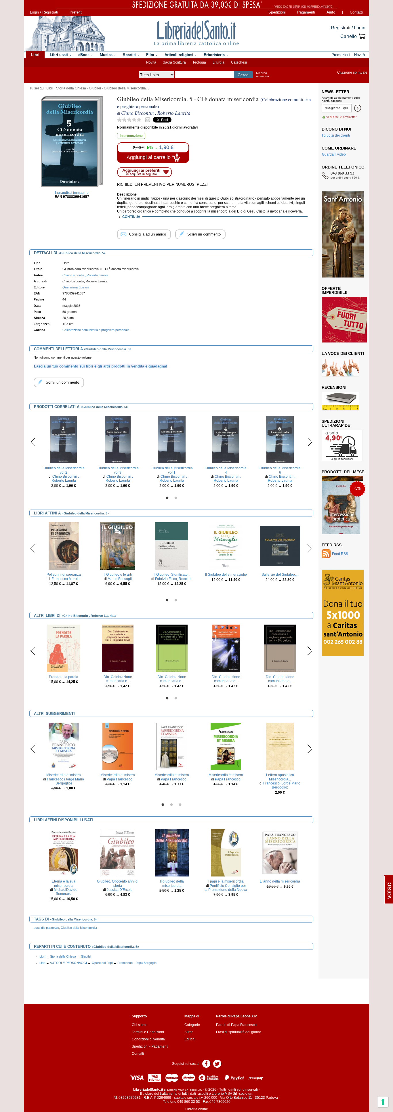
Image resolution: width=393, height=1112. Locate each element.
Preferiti (76, 12)
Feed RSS (332, 545)
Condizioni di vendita (148, 1039)
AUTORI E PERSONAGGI (68, 962)
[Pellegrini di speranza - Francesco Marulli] (64, 546)
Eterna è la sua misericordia (63, 883)
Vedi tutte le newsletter (341, 116)
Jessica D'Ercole (120, 890)
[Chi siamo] (65, 33)
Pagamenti (306, 12)
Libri (49, 88)
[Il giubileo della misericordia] (172, 853)
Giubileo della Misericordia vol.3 (118, 470)
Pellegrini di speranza (64, 575)
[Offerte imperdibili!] (346, 319)
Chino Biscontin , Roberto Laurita (65, 478)
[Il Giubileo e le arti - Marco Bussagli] (117, 546)
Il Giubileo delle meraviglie (226, 575)
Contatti (356, 12)
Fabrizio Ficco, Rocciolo (173, 579)
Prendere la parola (63, 677)
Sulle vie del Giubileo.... (280, 575)
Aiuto (331, 12)
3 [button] (180, 805)
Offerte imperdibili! (335, 290)
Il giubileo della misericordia (172, 883)
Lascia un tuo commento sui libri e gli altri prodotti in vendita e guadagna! (100, 366)
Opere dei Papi (102, 962)
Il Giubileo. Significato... (172, 575)
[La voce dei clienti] (340, 367)
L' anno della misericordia (280, 881)
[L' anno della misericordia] (279, 853)
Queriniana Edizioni (75, 287)
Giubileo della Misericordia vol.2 (64, 470)
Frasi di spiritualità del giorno (238, 1032)
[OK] (357, 108)
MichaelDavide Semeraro (65, 892)
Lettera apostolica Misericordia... (280, 777)
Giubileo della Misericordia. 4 (226, 470)
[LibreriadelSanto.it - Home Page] (196, 33)
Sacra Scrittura (174, 62)
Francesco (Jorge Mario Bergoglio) (65, 781)
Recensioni (334, 387)
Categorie (192, 1025)
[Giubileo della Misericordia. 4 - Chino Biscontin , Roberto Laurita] (226, 439)
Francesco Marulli (65, 579)
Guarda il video (334, 154)
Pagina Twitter (217, 1063)
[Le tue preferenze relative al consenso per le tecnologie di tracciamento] (382, 1101)
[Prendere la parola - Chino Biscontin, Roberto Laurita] (63, 648)
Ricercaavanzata (262, 74)
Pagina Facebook (206, 1063)
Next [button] (309, 441)
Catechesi (239, 62)
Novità (151, 62)
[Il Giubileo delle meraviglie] (226, 546)
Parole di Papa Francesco (236, 1025)
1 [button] (167, 498)
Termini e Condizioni (148, 1032)
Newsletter (335, 91)
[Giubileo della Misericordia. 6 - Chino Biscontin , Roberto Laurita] (280, 439)
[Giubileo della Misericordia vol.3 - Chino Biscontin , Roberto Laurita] (117, 439)
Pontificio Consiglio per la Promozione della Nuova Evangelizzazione (226, 890)
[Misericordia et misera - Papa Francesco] (117, 746)
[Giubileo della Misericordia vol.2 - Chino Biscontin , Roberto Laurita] (63, 439)
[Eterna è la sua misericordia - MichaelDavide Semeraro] (63, 853)
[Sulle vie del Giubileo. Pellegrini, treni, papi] (280, 546)
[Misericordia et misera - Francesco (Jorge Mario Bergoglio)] (64, 746)
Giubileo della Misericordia (79, 927)
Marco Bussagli (120, 579)
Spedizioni (277, 12)
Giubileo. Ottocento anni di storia (117, 883)
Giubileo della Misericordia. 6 (280, 470)
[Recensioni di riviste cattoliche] (340, 401)
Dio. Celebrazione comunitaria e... (118, 679)
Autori (189, 1032)
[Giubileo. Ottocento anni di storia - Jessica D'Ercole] (118, 853)
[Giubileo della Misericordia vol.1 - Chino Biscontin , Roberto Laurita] (172, 439)
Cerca (243, 74)
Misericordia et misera (63, 775)
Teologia (199, 62)
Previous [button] (33, 441)
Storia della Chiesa (71, 88)
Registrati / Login (348, 27)
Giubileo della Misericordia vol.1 (172, 470)
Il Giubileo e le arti (118, 575)
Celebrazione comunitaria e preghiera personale (95, 330)
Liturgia (218, 62)
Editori (189, 1039)
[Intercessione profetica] (341, 505)
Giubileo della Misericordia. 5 (127, 88)
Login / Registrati (44, 12)
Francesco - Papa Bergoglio (137, 962)
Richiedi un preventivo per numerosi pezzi (162, 184)
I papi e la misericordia (226, 881)
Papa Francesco (119, 779)
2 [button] (176, 498)
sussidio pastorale (46, 927)
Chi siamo (140, 1025)
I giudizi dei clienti (336, 135)
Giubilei (95, 88)
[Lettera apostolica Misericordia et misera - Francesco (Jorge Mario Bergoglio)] (280, 746)
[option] (64, 453)
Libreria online (196, 1109)
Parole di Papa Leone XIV (236, 1016)
